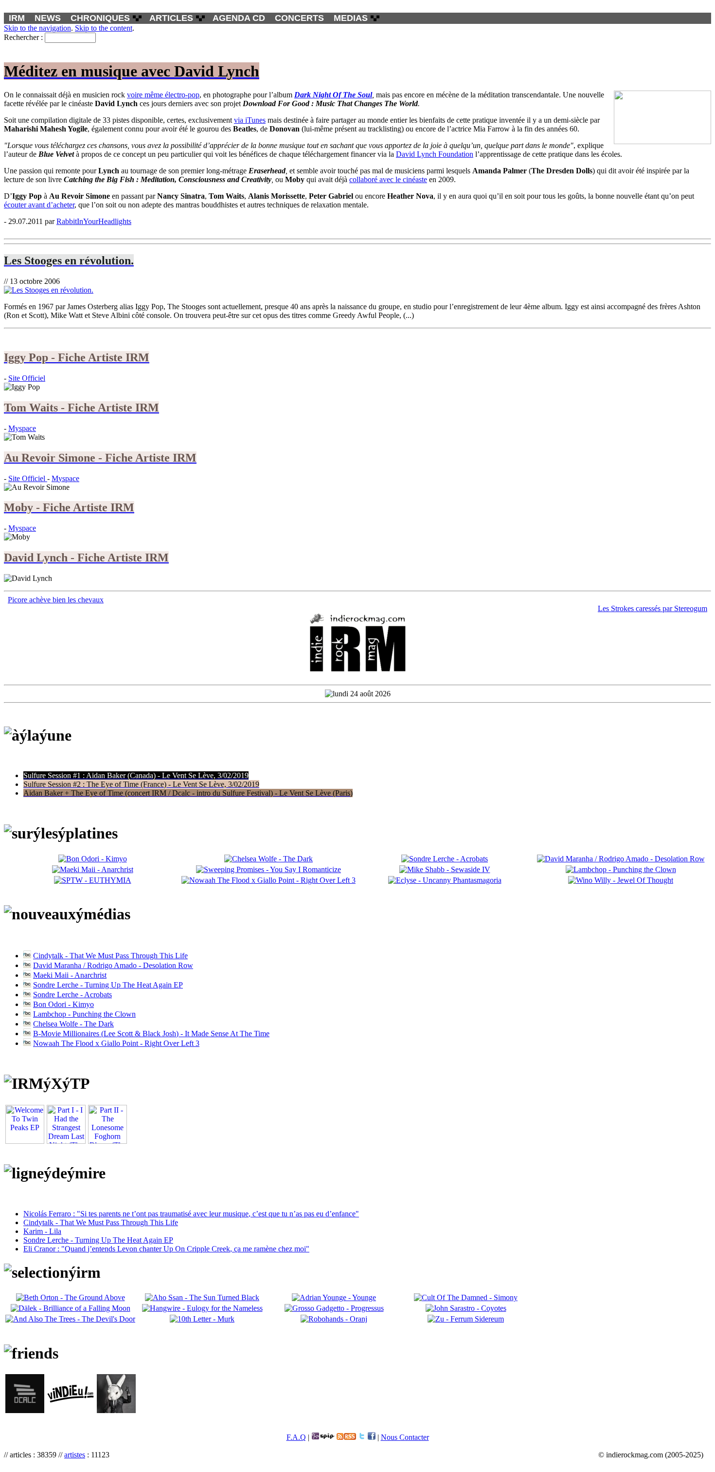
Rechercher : (23, 37)
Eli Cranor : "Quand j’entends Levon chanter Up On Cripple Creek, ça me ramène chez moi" (166, 1249)
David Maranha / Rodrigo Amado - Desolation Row (113, 965)
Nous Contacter (405, 1437)
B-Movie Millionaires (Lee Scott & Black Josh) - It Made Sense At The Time (151, 1033)
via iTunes (250, 120)
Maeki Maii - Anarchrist (70, 975)
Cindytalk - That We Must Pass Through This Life (110, 955)
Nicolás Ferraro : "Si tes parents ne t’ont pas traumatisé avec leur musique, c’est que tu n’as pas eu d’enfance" (191, 1214)
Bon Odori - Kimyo (63, 1004)
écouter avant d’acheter (39, 205)
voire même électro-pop (163, 95)
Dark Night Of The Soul (333, 95)
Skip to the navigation (37, 28)
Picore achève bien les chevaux (56, 600)
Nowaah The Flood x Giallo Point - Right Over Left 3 (116, 1043)
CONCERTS (299, 18)
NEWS (48, 18)
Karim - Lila (42, 1231)
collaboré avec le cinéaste (388, 179)
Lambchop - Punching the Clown (84, 1014)
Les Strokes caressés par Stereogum (652, 608)
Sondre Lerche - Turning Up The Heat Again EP (108, 985)
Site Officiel (26, 378)
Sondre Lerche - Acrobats (72, 994)
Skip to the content (103, 28)
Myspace (22, 428)
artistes (74, 1455)
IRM (17, 18)
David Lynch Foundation (434, 154)
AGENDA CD (239, 18)
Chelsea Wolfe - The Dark (73, 1024)
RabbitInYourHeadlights (93, 221)
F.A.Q (296, 1437)
